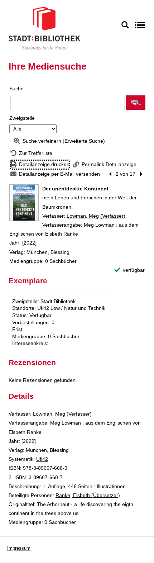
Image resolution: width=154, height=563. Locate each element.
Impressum (18, 548)
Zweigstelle (22, 118)
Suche (16, 88)
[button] (135, 102)
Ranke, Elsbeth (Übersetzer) (88, 495)
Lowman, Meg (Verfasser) (96, 216)
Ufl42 (42, 459)
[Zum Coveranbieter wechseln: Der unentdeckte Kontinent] (24, 202)
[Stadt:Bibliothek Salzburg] (44, 28)
